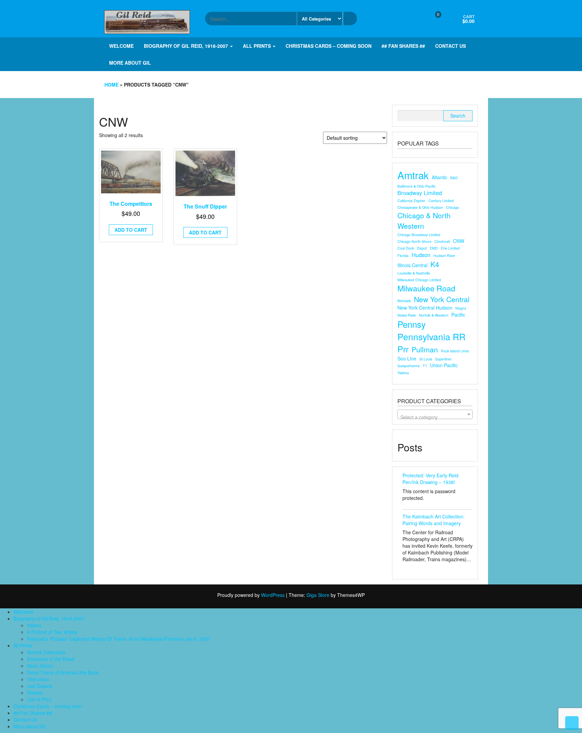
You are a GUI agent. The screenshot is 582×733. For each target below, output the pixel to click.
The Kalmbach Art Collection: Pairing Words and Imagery (433, 520)
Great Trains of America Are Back (62, 672)
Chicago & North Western (424, 220)
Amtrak (413, 175)
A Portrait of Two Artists (52, 632)
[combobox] (435, 414)
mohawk (404, 300)
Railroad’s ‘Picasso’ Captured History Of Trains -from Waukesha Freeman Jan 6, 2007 (118, 638)
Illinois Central (412, 265)
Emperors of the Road (50, 659)
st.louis (425, 358)
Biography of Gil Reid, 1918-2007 (186, 45)
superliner (443, 358)
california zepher (411, 200)
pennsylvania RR (431, 336)
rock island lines (455, 350)
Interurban (38, 679)
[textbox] (435, 417)
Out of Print (39, 699)
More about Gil (130, 62)
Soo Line (406, 358)
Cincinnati (442, 241)
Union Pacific (444, 365)
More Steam (40, 665)
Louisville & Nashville (413, 273)
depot (422, 248)
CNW (458, 240)
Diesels (34, 692)
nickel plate (406, 315)
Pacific (458, 314)
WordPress (273, 595)
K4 (434, 264)
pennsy (411, 324)
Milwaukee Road (426, 288)
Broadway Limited (419, 193)
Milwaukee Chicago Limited (419, 279)
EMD (434, 248)
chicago (452, 207)
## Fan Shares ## (403, 45)
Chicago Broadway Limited (418, 234)
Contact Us (450, 45)
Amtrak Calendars (46, 652)
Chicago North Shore (414, 241)
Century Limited (441, 200)
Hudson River (444, 255)
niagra (460, 308)
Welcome (121, 45)
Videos (34, 625)
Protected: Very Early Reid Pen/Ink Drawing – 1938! (430, 478)
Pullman (425, 349)
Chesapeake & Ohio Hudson (420, 207)
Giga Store (317, 595)
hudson (421, 255)
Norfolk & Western (433, 315)
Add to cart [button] (131, 229)
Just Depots (39, 685)
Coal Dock (405, 248)
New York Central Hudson (424, 307)
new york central (442, 299)
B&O (454, 177)
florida (403, 255)
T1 (425, 365)
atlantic (439, 177)
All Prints (257, 45)
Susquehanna (408, 365)
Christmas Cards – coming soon (328, 45)
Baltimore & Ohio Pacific (416, 186)
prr (403, 349)
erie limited (450, 248)
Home (111, 84)
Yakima (403, 372)
